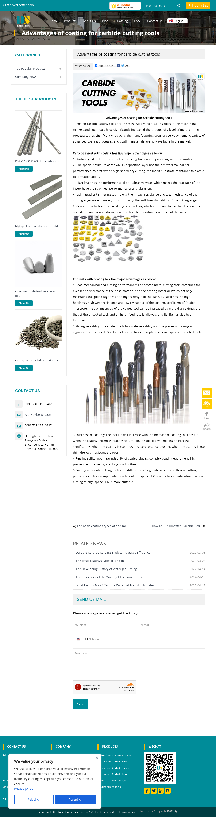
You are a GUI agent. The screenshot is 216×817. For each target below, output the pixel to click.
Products (70, 21)
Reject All (33, 799)
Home (54, 21)
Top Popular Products (30, 69)
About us (89, 21)
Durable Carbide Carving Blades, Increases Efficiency (113, 552)
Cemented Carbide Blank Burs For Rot (36, 293)
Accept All (75, 799)
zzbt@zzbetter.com (20, 5)
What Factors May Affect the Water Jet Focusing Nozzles (115, 585)
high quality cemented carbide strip (37, 226)
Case (137, 21)
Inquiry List (200, 5)
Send (80, 704)
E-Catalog (121, 21)
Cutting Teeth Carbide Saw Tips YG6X (38, 360)
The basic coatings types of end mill (102, 526)
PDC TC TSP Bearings (113, 780)
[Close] (96, 757)
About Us (24, 169)
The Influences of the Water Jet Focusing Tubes (109, 577)
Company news (26, 77)
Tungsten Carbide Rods (114, 761)
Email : (7, 780)
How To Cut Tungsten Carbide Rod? (176, 526)
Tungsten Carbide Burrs (114, 774)
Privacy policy (127, 812)
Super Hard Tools (111, 787)
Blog (105, 21)
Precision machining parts (116, 755)
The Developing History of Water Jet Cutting (106, 569)
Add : (6, 755)
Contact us (154, 21)
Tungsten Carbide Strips (115, 768)
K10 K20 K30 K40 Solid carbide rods (37, 161)
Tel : (5, 799)
